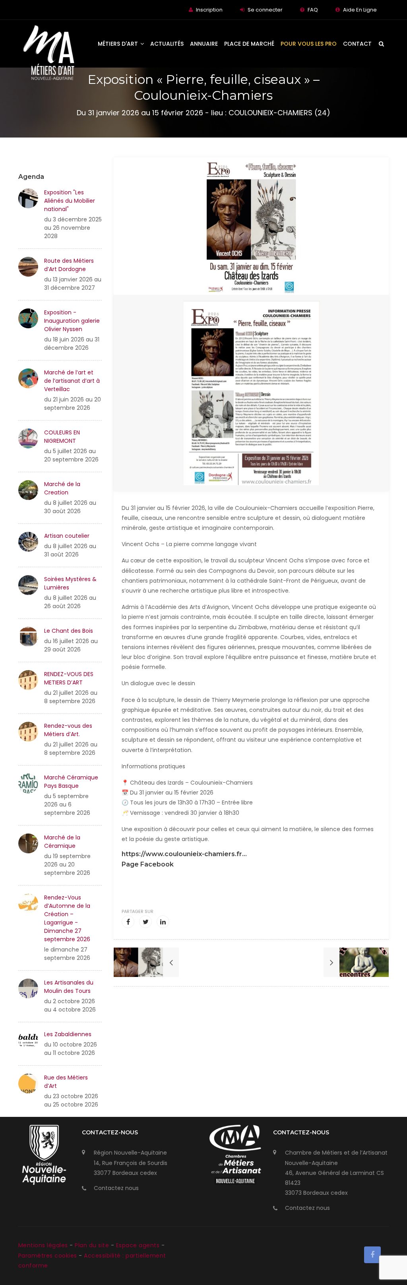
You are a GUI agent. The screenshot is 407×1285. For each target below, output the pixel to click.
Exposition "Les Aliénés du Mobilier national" (69, 200)
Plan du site (93, 1245)
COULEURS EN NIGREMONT (62, 436)
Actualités (167, 44)
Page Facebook (148, 864)
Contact (357, 44)
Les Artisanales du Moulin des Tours (68, 987)
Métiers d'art (119, 44)
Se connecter (265, 10)
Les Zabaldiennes (67, 1034)
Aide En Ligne (360, 10)
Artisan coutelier (66, 536)
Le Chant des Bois (68, 631)
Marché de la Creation (62, 488)
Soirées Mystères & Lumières (70, 583)
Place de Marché (249, 44)
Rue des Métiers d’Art (66, 1082)
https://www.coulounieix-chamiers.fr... (184, 854)
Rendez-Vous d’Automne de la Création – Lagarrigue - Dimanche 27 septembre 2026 (67, 918)
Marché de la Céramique (62, 841)
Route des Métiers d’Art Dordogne (69, 265)
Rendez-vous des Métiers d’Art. (68, 730)
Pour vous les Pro (309, 44)
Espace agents (138, 1245)
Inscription (209, 10)
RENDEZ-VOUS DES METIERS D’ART (68, 678)
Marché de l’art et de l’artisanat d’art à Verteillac (72, 380)
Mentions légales (44, 1245)
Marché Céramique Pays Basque (71, 781)
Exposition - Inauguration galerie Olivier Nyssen (72, 320)
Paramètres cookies (47, 1256)
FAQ (313, 10)
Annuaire (204, 44)
